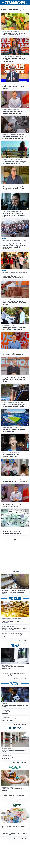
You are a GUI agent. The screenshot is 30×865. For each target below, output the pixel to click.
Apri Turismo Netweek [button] (19, 762)
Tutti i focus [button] (22, 640)
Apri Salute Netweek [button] (20, 801)
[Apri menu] (2, 2)
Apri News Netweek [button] (20, 679)
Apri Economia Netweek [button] (19, 839)
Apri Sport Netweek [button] (20, 724)
